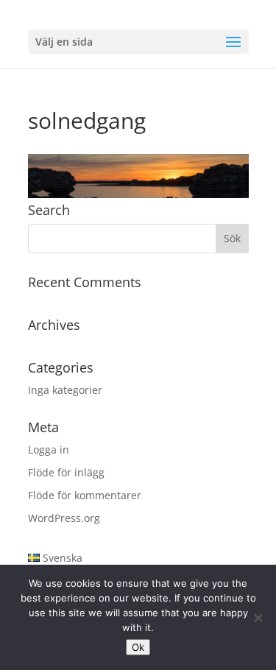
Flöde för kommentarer (84, 495)
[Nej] (257, 617)
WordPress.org (64, 518)
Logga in (48, 449)
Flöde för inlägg (66, 472)
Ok (138, 647)
